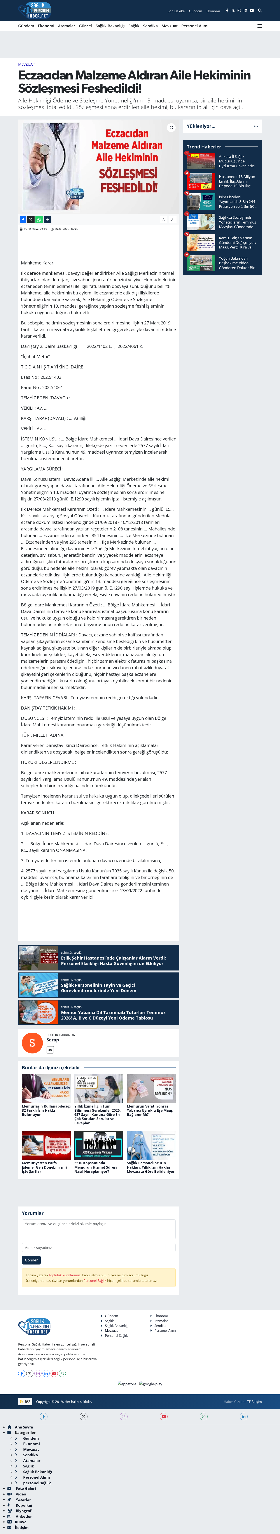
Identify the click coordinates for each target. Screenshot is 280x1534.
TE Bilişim (254, 1401)
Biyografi (24, 1510)
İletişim (22, 1527)
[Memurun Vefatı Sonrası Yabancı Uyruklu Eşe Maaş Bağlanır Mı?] (151, 1088)
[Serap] (32, 1042)
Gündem (26, 25)
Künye (20, 1521)
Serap (53, 1040)
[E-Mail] (50, 1049)
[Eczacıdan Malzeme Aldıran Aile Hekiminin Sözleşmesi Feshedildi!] (98, 167)
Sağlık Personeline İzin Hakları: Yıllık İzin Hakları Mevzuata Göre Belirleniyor (151, 1167)
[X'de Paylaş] (31, 219)
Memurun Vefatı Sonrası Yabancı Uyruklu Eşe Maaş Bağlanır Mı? (150, 1110)
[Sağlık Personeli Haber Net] (34, 10)
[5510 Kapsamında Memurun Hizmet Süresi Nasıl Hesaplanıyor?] (98, 1145)
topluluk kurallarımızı (65, 1275)
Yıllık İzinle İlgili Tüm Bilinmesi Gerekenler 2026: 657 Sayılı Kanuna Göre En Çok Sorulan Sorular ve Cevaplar (97, 1114)
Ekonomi (46, 25)
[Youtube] (54, 1373)
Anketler (23, 1516)
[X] (29, 1373)
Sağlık (133, 25)
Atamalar (66, 25)
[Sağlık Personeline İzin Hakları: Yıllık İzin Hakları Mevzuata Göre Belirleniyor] (151, 1145)
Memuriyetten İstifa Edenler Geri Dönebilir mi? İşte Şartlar (44, 1167)
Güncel (85, 25)
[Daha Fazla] (47, 219)
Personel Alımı (194, 25)
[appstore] (127, 1383)
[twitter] (84, 1416)
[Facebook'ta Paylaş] (23, 219)
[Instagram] (38, 1373)
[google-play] (150, 1383)
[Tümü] (256, 126)
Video (20, 1494)
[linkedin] (244, 1416)
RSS (27, 1401)
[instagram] (124, 1416)
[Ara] (260, 10)
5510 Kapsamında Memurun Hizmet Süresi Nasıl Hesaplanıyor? (95, 1167)
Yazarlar (23, 1499)
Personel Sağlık (95, 1280)
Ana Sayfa (24, 1427)
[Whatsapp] (62, 1373)
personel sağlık (36, 1482)
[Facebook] (21, 1373)
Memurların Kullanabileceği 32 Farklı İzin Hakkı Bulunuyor (46, 1110)
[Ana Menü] (259, 26)
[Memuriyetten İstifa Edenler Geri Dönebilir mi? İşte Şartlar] (46, 1145)
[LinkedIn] (46, 1373)
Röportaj (23, 1505)
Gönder (31, 1260)
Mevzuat (169, 25)
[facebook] (43, 1416)
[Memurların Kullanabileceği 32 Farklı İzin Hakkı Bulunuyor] (46, 1088)
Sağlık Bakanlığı (110, 25)
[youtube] (164, 1416)
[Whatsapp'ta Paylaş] (39, 219)
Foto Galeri (25, 1488)
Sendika (150, 25)
